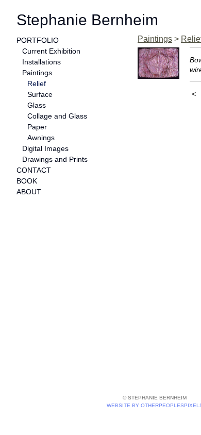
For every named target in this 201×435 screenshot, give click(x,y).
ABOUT (28, 192)
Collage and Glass (57, 116)
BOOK (26, 181)
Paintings (37, 73)
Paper (37, 127)
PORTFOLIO (37, 40)
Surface (40, 94)
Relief (36, 83)
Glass (36, 105)
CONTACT (33, 170)
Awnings (41, 137)
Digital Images (45, 148)
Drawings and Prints (55, 159)
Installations (41, 62)
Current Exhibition (51, 51)
